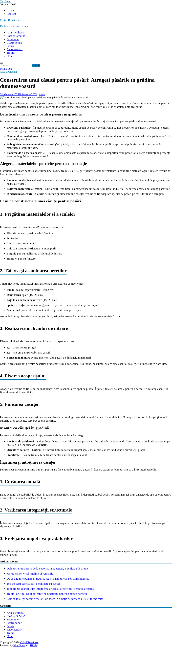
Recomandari (15, 49)
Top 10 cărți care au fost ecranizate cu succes (33, 583)
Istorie (10, 46)
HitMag (34, 645)
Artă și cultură (15, 32)
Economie (13, 39)
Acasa (10, 10)
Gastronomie (14, 42)
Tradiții (11, 52)
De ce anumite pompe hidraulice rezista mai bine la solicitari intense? (48, 578)
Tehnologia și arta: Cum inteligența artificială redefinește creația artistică (50, 588)
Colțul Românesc (10, 20)
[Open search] (1, 63)
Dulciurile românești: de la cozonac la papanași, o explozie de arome (48, 568)
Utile (10, 56)
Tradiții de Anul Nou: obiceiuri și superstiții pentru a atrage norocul (47, 593)
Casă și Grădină (16, 35)
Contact (11, 13)
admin (42, 94)
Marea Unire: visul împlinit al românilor (30, 573)
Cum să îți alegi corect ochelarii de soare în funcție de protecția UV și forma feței (55, 598)
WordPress (19, 645)
